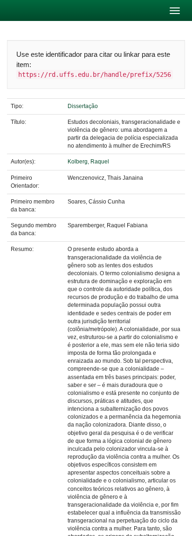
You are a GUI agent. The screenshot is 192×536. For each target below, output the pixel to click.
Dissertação (83, 106)
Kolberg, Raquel (88, 161)
